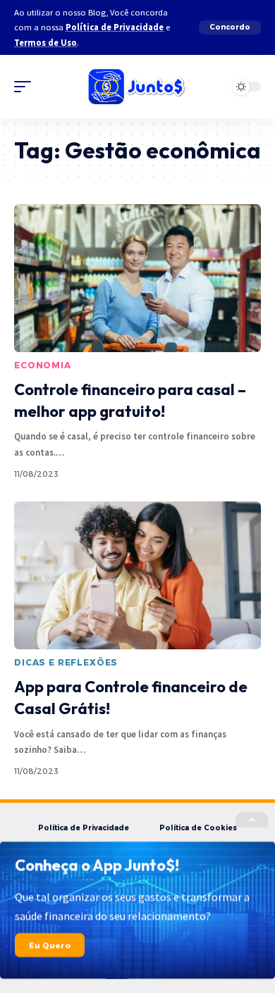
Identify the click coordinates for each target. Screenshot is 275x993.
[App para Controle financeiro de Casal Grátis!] (137, 575)
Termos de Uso (45, 42)
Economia (42, 365)
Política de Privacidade (115, 27)
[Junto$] (137, 86)
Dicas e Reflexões (66, 662)
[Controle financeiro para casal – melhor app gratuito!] (137, 278)
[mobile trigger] (26, 86)
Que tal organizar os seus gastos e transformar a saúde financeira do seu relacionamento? (132, 906)
